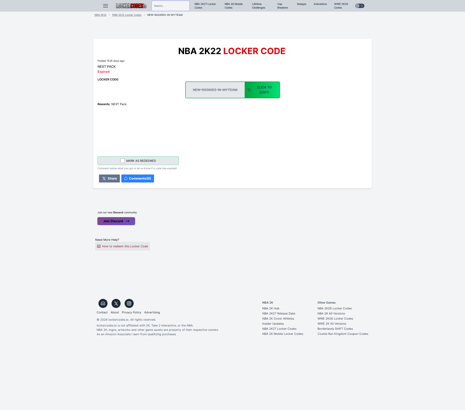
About (115, 312)
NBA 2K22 (100, 14)
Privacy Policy (131, 312)
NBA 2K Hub (270, 308)
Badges (301, 3)
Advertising (152, 312)
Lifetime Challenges (258, 5)
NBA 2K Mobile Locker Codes (282, 334)
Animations (320, 3)
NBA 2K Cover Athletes (278, 318)
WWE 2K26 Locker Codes (335, 318)
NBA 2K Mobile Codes (234, 5)
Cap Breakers (282, 5)
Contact (102, 312)
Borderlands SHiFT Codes (335, 328)
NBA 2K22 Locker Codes (126, 14)
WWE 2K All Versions (332, 323)
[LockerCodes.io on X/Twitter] (116, 303)
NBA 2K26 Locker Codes (335, 308)
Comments (140, 178)
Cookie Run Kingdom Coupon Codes (343, 334)
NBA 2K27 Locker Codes (205, 5)
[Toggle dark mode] (359, 6)
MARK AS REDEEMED (141, 161)
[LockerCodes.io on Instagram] (129, 303)
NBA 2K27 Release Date (278, 313)
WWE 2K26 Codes (341, 5)
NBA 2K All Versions (331, 313)
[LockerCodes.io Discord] (103, 303)
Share (112, 178)
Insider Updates (273, 323)
